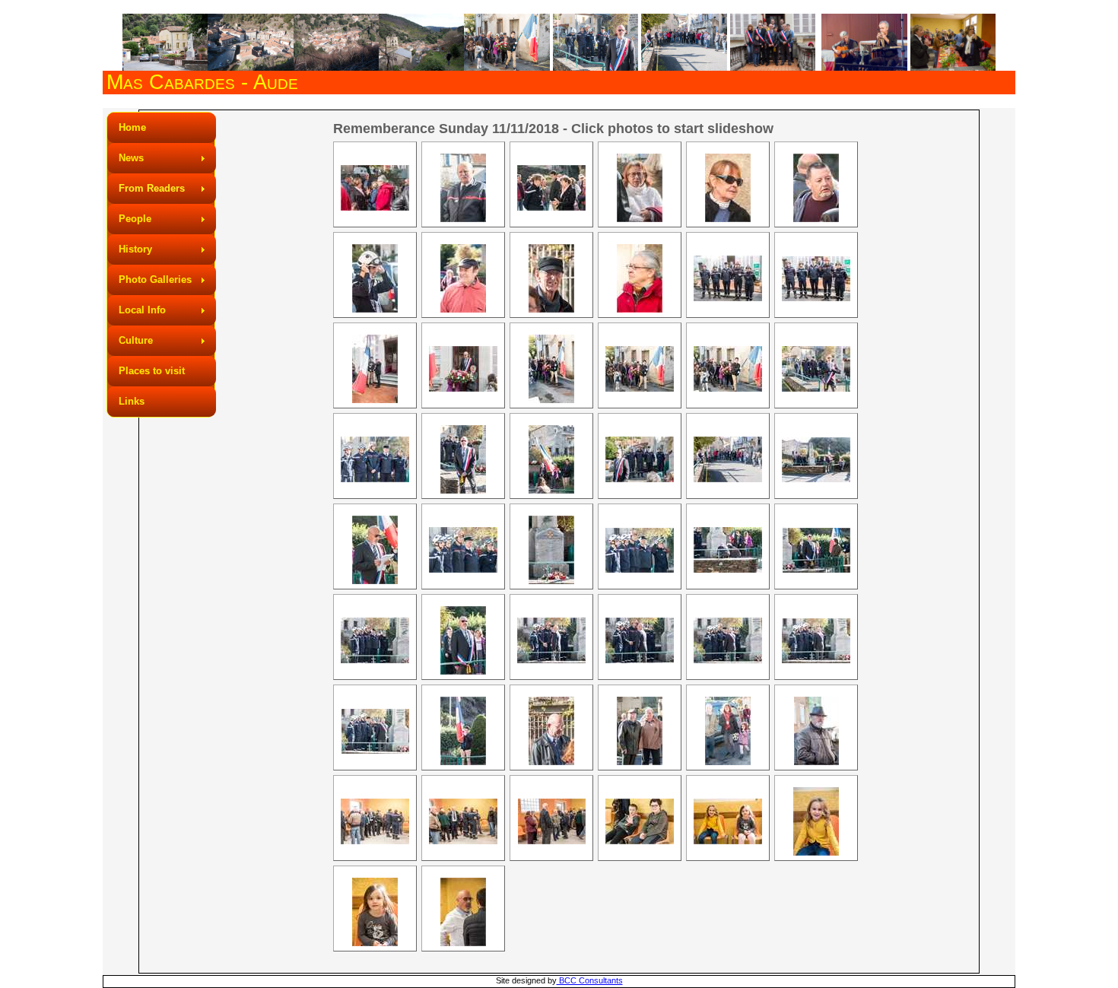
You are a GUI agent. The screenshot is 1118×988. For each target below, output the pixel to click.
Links (132, 401)
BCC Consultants (590, 980)
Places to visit (152, 370)
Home (132, 127)
